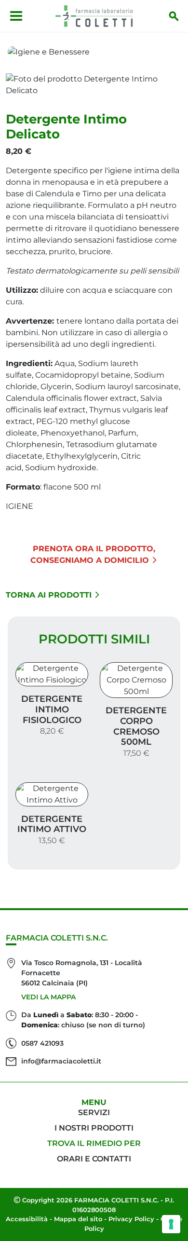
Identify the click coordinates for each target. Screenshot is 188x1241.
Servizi (94, 1112)
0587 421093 (42, 1043)
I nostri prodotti (94, 1127)
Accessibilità (27, 1219)
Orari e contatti (94, 1158)
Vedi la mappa (48, 997)
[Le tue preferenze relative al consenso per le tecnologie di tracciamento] (171, 1224)
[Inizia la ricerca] (174, 16)
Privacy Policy (131, 1219)
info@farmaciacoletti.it (61, 1061)
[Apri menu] (16, 16)
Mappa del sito (78, 1219)
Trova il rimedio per (94, 1143)
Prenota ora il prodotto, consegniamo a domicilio (92, 554)
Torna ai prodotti (49, 595)
